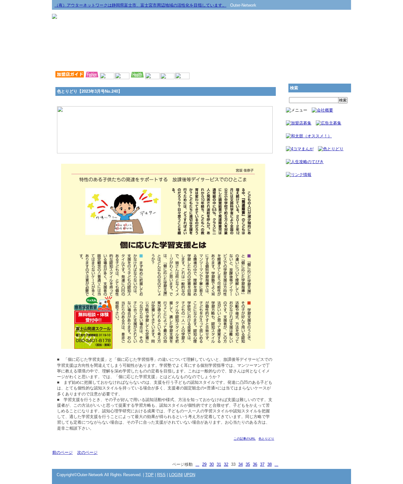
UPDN (189, 474)
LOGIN (175, 474)
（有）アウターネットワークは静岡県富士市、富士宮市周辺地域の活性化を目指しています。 (140, 5)
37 (262, 464)
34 (240, 464)
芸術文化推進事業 (142, 61)
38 (269, 464)
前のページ (62, 452)
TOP (149, 474)
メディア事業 (82, 61)
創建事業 (201, 61)
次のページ (87, 452)
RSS (161, 474)
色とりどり (266, 438)
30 (211, 464)
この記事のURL (245, 438)
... (197, 464)
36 (255, 464)
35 (248, 464)
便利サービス (261, 61)
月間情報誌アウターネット (321, 61)
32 (226, 464)
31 (219, 464)
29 (204, 464)
